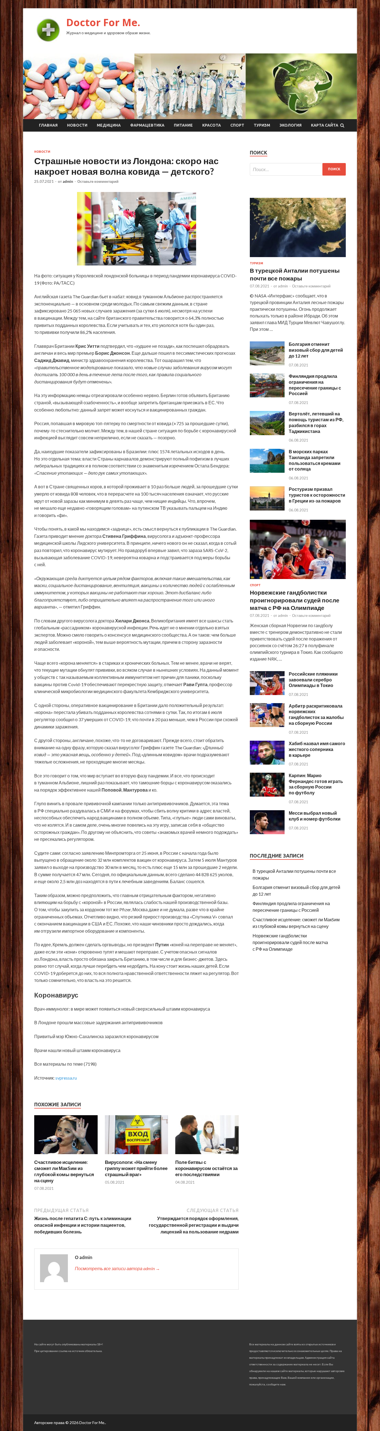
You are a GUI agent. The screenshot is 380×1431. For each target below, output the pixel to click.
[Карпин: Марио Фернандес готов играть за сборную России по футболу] (267, 794)
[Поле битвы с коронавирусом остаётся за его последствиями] (207, 1155)
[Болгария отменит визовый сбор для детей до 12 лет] (267, 363)
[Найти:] (298, 169)
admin (68, 181)
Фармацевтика (147, 125)
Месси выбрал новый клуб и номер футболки (314, 815)
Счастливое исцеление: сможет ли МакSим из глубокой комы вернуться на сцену (64, 1171)
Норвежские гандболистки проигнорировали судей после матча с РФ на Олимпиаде (294, 600)
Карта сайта (324, 125)
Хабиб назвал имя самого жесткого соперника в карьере (317, 749)
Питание (183, 125)
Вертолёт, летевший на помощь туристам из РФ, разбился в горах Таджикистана (316, 422)
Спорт (237, 125)
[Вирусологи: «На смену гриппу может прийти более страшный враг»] (136, 1155)
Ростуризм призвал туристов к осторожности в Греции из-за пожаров (317, 494)
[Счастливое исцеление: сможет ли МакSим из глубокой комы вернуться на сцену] (66, 1155)
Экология (291, 125)
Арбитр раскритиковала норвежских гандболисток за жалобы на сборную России (316, 714)
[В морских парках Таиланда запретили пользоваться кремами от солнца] (267, 471)
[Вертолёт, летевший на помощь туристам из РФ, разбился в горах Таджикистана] (267, 433)
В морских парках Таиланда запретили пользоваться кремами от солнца (314, 460)
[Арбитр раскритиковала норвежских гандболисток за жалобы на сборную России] (267, 725)
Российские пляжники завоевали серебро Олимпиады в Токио (313, 679)
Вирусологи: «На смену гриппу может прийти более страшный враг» (136, 1168)
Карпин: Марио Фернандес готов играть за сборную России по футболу (316, 784)
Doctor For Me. (103, 22)
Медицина (109, 125)
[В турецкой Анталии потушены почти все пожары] (298, 258)
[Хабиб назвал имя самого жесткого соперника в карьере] (267, 762)
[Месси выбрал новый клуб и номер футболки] (267, 832)
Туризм (262, 125)
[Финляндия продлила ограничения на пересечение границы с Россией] (267, 395)
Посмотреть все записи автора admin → (117, 1268)
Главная (48, 125)
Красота (211, 125)
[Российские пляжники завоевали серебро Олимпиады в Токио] (267, 693)
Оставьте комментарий (98, 181)
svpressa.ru (66, 1077)
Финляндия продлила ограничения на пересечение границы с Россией (315, 384)
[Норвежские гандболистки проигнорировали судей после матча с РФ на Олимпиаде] (298, 580)
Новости (77, 125)
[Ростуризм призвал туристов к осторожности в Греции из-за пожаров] (267, 508)
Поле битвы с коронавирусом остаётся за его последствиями (206, 1168)
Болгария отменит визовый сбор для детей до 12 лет (316, 349)
